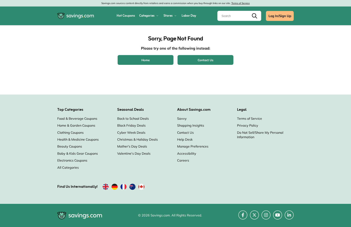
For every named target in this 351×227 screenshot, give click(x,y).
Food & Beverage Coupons (77, 118)
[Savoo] (106, 187)
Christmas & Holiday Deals (137, 139)
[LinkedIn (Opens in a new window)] (289, 217)
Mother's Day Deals (132, 146)
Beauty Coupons (69, 146)
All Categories (68, 167)
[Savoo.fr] (123, 187)
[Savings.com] (75, 16)
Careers (183, 160)
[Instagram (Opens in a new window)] (266, 217)
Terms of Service (240, 3)
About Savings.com (193, 109)
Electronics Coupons (72, 160)
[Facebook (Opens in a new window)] (242, 217)
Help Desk (185, 139)
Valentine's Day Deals (134, 153)
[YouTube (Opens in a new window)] (277, 217)
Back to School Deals (133, 118)
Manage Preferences (192, 146)
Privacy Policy (247, 125)
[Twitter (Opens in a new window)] (254, 217)
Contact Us (185, 132)
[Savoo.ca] (141, 187)
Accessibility (186, 153)
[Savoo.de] (115, 187)
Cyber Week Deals (131, 132)
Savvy (182, 118)
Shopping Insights (190, 125)
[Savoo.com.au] (132, 187)
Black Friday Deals (131, 125)
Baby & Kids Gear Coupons (77, 153)
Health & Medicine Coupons (78, 139)
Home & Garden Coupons (76, 125)
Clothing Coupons (70, 132)
